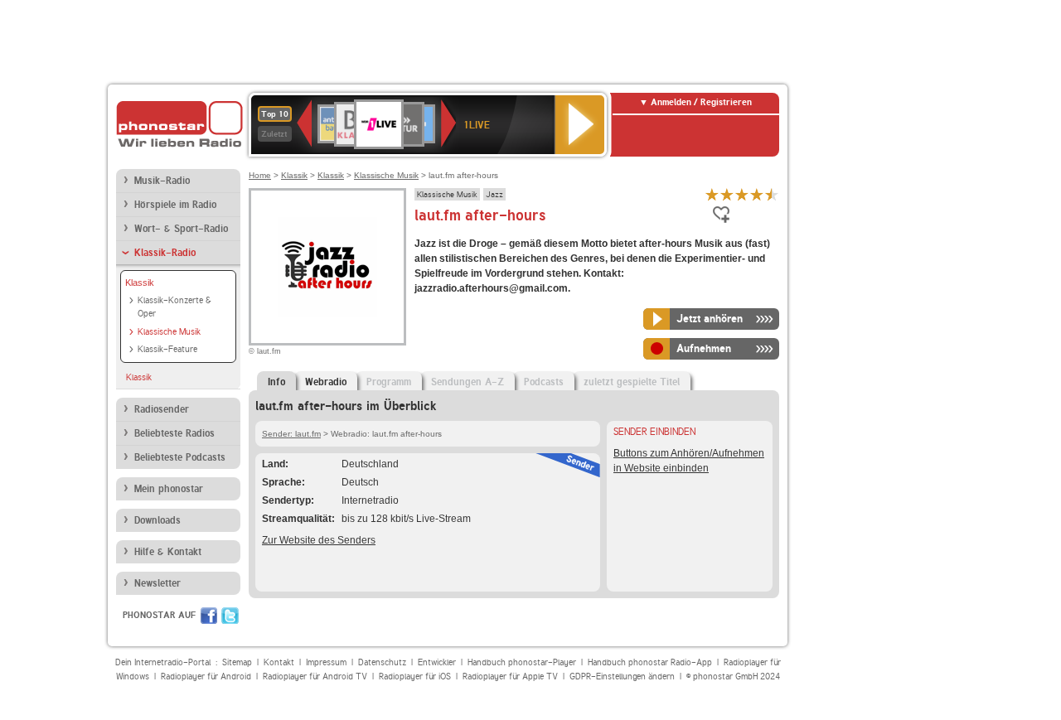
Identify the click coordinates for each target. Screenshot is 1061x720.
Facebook (209, 615)
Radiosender (161, 409)
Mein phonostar (168, 489)
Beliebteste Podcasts (179, 457)
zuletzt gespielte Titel (632, 382)
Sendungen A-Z (467, 382)
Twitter (230, 615)
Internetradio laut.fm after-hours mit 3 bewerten (741, 194)
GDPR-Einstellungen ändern (622, 676)
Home (260, 175)
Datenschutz (382, 662)
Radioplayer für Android (206, 676)
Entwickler (437, 662)
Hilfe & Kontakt (167, 552)
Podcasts (544, 382)
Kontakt (279, 662)
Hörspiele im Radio (175, 204)
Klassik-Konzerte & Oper (174, 307)
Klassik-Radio (165, 253)
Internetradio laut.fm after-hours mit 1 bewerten (712, 194)
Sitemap (237, 662)
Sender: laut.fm (291, 433)
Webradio (325, 382)
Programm (388, 382)
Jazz (494, 194)
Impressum (326, 662)
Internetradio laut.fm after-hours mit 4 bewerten (756, 194)
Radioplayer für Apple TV (510, 676)
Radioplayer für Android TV (315, 676)
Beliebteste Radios (174, 433)
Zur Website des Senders (318, 540)
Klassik (139, 283)
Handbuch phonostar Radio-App (650, 662)
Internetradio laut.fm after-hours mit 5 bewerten (771, 194)
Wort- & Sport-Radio (181, 228)
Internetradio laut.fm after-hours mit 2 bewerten (726, 194)
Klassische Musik (169, 331)
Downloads (157, 520)
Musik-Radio (162, 180)
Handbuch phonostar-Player (522, 662)
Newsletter (157, 583)
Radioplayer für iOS (415, 676)
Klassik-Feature (167, 349)
